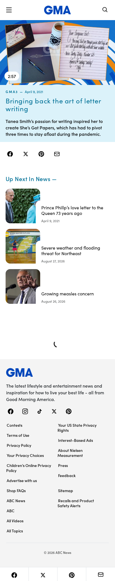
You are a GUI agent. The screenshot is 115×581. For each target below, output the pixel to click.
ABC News (16, 500)
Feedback (67, 475)
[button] (9, 10)
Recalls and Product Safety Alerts (76, 503)
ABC (11, 510)
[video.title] (57, 52)
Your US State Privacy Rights (77, 427)
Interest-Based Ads (75, 440)
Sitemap (65, 490)
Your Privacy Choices (25, 455)
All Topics (15, 530)
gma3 (12, 91)
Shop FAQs (16, 490)
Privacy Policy (19, 445)
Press (63, 465)
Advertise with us (22, 480)
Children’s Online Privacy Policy (28, 468)
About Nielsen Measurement (70, 452)
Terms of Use (18, 435)
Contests (14, 425)
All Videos (15, 520)
